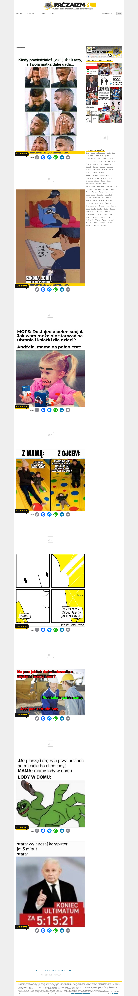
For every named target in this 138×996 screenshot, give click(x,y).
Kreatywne (89, 178)
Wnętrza (102, 217)
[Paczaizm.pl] (69, 5)
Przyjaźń (88, 197)
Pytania (108, 197)
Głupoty (95, 167)
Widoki (95, 217)
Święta (93, 209)
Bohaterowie (101, 153)
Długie (94, 161)
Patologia (109, 186)
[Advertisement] (69, 30)
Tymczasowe (90, 214)
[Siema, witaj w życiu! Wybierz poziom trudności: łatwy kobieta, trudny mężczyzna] (104, 81)
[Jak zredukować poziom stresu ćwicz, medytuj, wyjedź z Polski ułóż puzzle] (116, 105)
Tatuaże (112, 209)
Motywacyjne (90, 183)
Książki (97, 178)
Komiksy (101, 172)
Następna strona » (50, 974)
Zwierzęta (96, 225)
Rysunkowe (89, 203)
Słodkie (106, 209)
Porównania (109, 192)
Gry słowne (107, 164)
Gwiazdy (88, 167)
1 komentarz (22, 286)
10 (50, 970)
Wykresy (104, 220)
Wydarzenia (90, 220)
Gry (101, 164)
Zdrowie (109, 223)
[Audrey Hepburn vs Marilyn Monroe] (104, 93)
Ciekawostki (99, 155)
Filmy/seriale (112, 161)
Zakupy (102, 223)
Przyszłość (96, 197)
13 (59, 970)
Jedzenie (111, 169)
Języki (88, 172)
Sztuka (99, 209)
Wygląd (97, 220)
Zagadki (95, 223)
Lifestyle (103, 178)
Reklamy (88, 200)
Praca (88, 195)
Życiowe (103, 225)
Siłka (101, 203)
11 (53, 970)
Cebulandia (89, 155)
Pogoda (112, 189)
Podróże (106, 189)
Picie (115, 186)
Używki (105, 214)
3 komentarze (21, 154)
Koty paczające (105, 175)
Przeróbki (100, 195)
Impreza (88, 169)
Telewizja (99, 211)
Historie (102, 167)
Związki (88, 225)
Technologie (90, 211)
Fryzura (88, 164)
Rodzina (101, 200)
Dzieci (88, 161)
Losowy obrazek (32, 13)
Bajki (87, 153)
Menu (44, 13)
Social (107, 206)
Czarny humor (90, 158)
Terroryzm (107, 211)
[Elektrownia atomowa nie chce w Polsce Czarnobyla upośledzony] (92, 117)
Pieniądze (89, 189)
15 (65, 970)
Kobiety (94, 172)
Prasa (93, 195)
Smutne (101, 206)
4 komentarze (21, 406)
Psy (103, 197)
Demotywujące (101, 158)
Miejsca (96, 181)
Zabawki (88, 223)
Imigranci (110, 167)
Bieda (93, 153)
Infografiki (96, 169)
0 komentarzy (21, 511)
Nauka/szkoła (90, 186)
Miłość (103, 181)
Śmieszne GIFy (109, 203)
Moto (108, 181)
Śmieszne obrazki (91, 206)
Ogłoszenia (100, 186)
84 (70, 970)
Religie (95, 200)
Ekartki (100, 161)
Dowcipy (110, 158)
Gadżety (95, 164)
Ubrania (98, 214)
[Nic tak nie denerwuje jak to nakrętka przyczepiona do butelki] (104, 117)
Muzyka (98, 183)
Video (111, 214)
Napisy (105, 183)
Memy (52, 13)
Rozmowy (109, 200)
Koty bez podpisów (92, 175)
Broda (108, 153)
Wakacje (88, 217)
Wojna (109, 217)
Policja (88, 192)
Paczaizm (19, 13)
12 (56, 970)
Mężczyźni (89, 181)
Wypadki (112, 220)
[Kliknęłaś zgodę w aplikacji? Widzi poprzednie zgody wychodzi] (116, 117)
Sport (88, 209)
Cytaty (106, 155)
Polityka (94, 192)
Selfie (96, 203)
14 (62, 970)
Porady (101, 192)
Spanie (113, 206)
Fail (105, 161)
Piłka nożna (97, 189)
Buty (113, 153)
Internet (104, 169)
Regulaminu (115, 993)
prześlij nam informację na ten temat (80, 993)
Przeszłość (108, 195)
